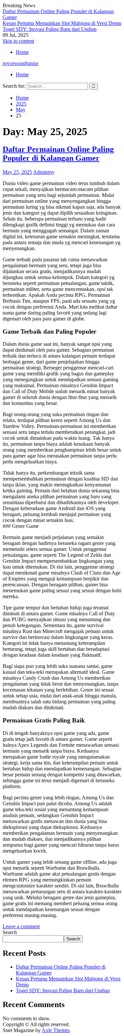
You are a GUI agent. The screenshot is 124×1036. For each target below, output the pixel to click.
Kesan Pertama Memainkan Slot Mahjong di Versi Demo (62, 23)
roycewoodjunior (20, 63)
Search (10, 932)
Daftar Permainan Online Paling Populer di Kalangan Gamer (58, 153)
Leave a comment (21, 926)
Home (22, 52)
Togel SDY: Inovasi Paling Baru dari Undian (50, 29)
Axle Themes (56, 1030)
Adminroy (44, 172)
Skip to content (18, 41)
